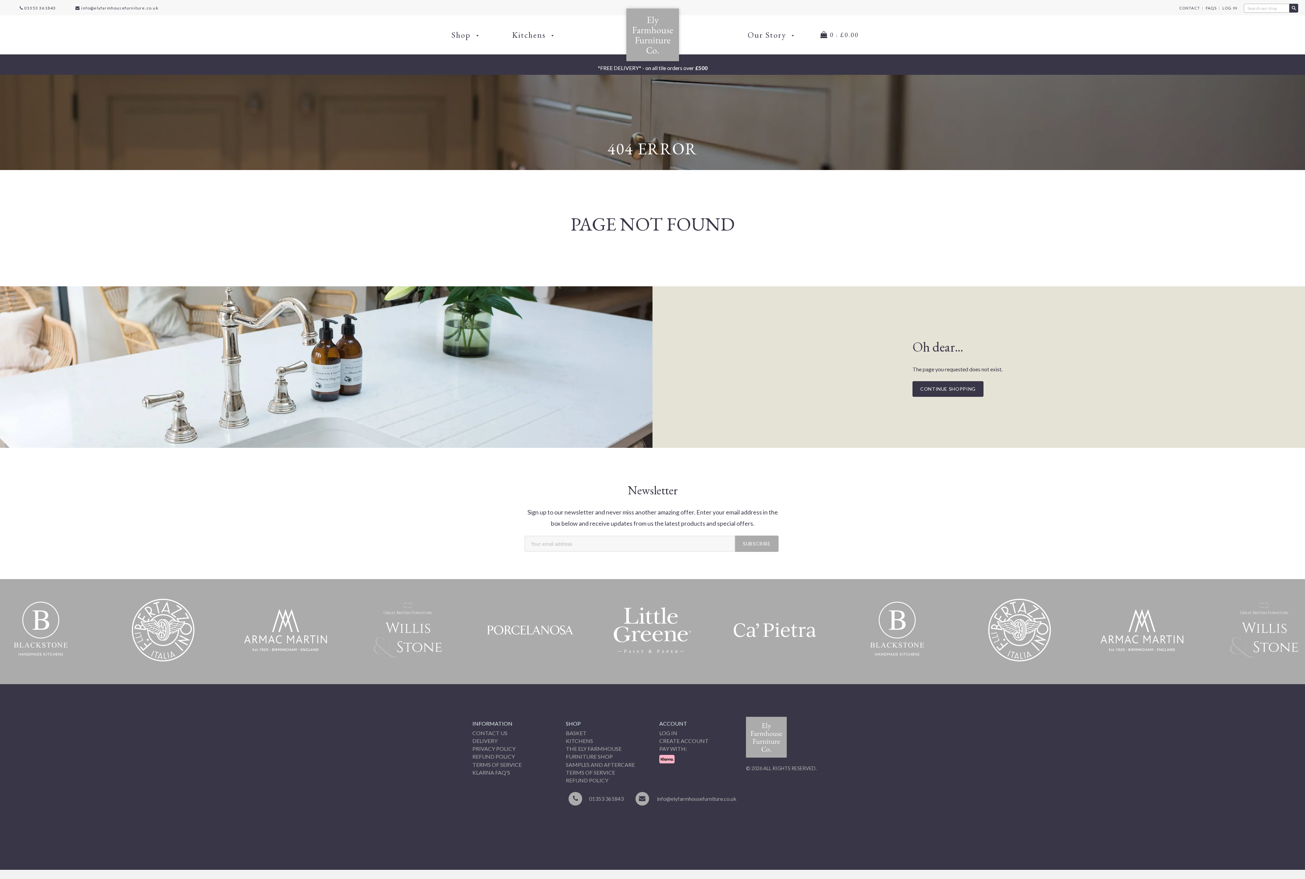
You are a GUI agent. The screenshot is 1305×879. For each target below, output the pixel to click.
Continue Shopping (948, 389)
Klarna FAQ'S (491, 772)
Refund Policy (493, 756)
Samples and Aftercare (600, 764)
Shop (462, 35)
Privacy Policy (494, 748)
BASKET (576, 733)
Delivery (485, 741)
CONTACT (1189, 8)
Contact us (489, 733)
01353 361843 (39, 8)
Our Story (768, 35)
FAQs (1211, 8)
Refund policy (587, 780)
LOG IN (1229, 8)
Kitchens (530, 35)
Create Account (684, 741)
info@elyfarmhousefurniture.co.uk (119, 8)
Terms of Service (497, 764)
